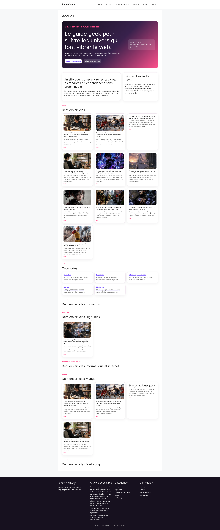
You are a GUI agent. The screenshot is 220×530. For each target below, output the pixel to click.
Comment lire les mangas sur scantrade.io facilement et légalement (76, 172)
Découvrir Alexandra (92, 61)
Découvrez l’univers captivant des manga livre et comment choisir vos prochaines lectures (76, 134)
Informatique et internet (122, 4)
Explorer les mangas (73, 61)
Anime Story (68, 4)
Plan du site (143, 495)
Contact (154, 4)
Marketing (136, 4)
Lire (65, 147)
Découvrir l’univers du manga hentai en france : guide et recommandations (142, 117)
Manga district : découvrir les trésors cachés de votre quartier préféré (108, 208)
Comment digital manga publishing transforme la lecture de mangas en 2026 (76, 341)
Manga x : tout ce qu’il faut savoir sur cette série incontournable (108, 172)
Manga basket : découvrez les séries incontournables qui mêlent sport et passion (108, 134)
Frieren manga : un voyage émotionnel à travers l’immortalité (142, 172)
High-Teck (108, 4)
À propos (142, 487)
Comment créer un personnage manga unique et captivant (77, 208)
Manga (100, 4)
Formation (145, 4)
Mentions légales (145, 492)
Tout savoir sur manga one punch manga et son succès (75, 245)
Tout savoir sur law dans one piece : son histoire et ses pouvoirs (142, 208)
